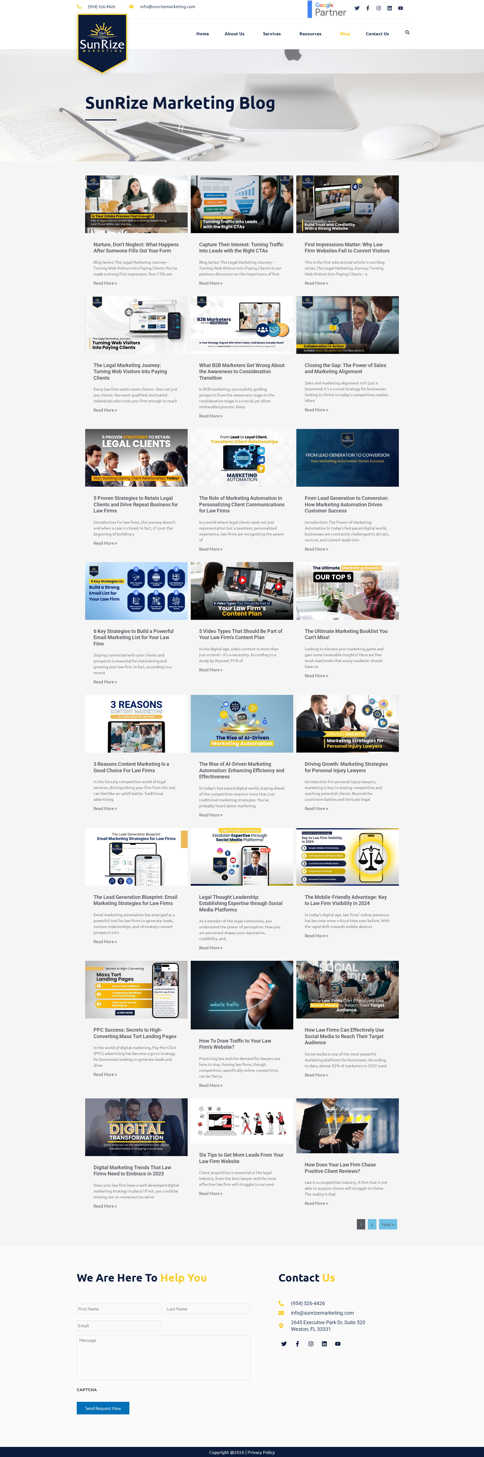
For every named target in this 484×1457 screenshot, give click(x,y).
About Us (235, 33)
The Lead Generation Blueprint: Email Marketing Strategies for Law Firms (136, 900)
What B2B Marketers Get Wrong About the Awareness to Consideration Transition (242, 371)
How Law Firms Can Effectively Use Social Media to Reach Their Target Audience (344, 1036)
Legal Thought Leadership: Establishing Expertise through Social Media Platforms (241, 903)
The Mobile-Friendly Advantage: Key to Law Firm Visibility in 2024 (346, 900)
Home (202, 33)
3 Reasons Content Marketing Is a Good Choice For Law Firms (131, 767)
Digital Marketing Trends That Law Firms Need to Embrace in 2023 (132, 1170)
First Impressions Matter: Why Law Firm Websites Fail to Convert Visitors (347, 248)
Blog (345, 33)
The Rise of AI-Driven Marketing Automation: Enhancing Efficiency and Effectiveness (241, 770)
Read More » (105, 283)
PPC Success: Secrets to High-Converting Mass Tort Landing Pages (135, 1033)
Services (272, 33)
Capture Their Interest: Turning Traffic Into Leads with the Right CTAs (241, 248)
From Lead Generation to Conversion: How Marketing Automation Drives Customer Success (346, 504)
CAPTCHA (87, 1389)
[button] (236, 33)
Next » (388, 1224)
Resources (310, 33)
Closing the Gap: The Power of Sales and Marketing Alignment (345, 368)
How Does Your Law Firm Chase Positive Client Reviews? (340, 1168)
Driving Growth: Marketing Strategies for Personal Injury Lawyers (346, 767)
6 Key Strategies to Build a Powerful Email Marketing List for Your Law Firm (134, 637)
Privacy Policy (261, 1452)
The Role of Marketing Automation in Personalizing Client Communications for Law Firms (242, 504)
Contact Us (377, 33)
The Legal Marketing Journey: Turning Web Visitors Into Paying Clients (130, 371)
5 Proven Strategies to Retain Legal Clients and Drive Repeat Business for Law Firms (136, 504)
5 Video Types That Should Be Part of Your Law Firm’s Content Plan (240, 634)
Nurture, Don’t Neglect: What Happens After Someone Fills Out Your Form (136, 248)
